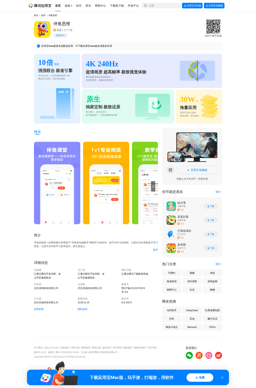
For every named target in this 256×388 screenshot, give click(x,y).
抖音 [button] (171, 318)
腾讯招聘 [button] (86, 347)
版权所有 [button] (107, 347)
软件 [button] (43, 15)
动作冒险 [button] (192, 281)
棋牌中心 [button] (172, 289)
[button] (40, 5)
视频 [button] (192, 272)
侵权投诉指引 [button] (140, 347)
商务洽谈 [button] (75, 347)
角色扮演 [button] (172, 281)
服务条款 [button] (65, 347)
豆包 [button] (192, 318)
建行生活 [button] (212, 318)
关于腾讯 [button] (38, 347)
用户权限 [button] (117, 347)
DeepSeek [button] (192, 310)
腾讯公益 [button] (96, 347)
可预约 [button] (171, 272)
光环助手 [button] (172, 310)
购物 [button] (212, 289)
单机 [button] (212, 272)
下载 (212, 206)
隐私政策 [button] (82, 309)
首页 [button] (36, 15)
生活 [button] (192, 289)
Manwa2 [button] (192, 326)
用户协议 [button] (153, 347)
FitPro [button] (212, 326)
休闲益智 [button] (212, 281)
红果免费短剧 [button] (212, 310)
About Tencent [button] (51, 347)
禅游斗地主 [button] (172, 326)
